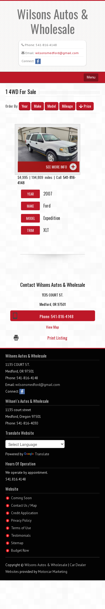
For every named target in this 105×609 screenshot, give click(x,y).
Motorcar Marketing (52, 571)
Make (37, 106)
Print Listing (57, 338)
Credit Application (24, 513)
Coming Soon (21, 498)
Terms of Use (21, 528)
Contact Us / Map (24, 505)
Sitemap (17, 543)
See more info (56, 167)
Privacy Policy (21, 520)
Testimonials (21, 535)
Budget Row (20, 550)
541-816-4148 (46, 45)
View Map (52, 327)
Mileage (67, 106)
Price (87, 106)
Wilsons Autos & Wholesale (52, 21)
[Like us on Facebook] (38, 61)
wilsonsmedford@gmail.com (57, 53)
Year (25, 106)
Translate (42, 454)
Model (51, 106)
